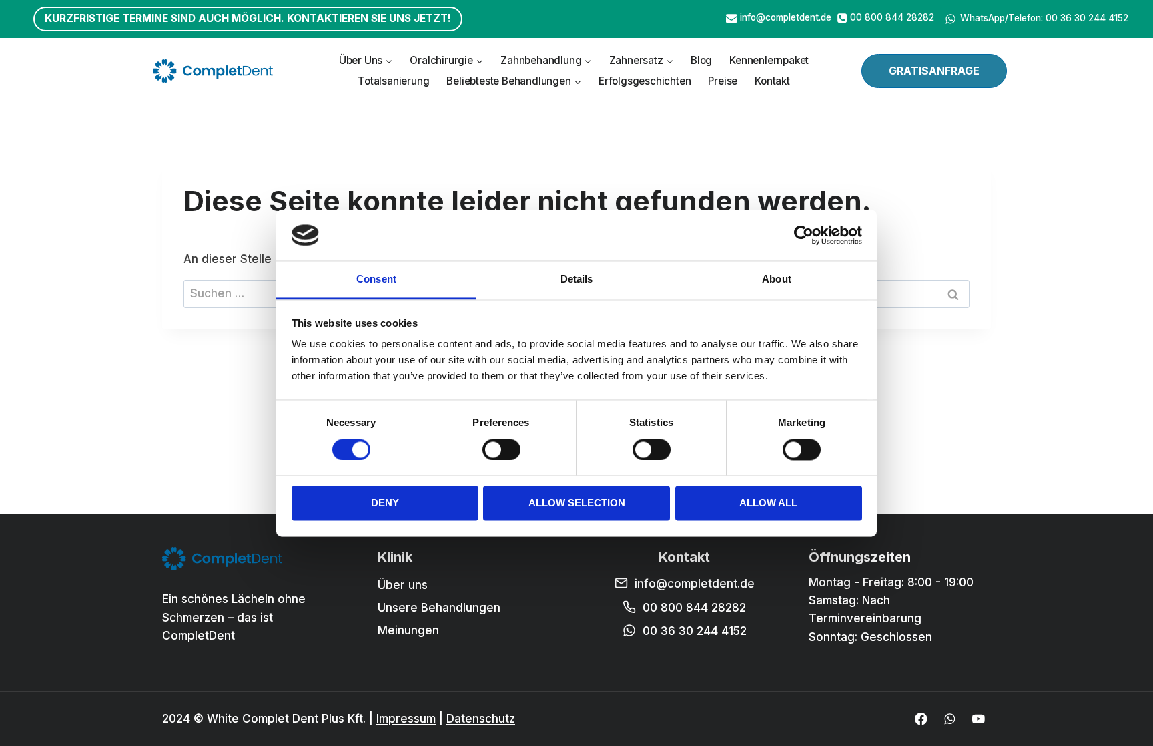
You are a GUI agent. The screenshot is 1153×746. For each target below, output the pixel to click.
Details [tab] (576, 279)
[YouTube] (978, 719)
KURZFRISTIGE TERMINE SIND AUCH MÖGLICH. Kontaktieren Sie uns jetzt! (248, 18)
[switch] (501, 449)
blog (701, 60)
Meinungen (408, 630)
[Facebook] (921, 719)
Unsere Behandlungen (439, 607)
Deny (385, 503)
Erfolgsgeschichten (645, 81)
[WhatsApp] (949, 719)
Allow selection (576, 503)
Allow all (768, 503)
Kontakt (772, 81)
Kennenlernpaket (769, 60)
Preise (722, 81)
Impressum (406, 718)
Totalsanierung (393, 81)
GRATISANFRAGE (934, 70)
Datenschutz (480, 718)
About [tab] (776, 279)
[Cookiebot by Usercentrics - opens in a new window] (803, 235)
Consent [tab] (376, 279)
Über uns (403, 585)
